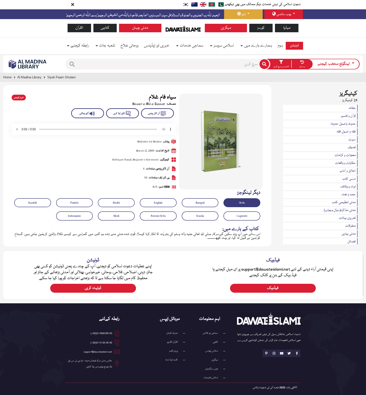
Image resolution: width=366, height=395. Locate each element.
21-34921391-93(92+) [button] (101, 333)
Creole (200, 216)
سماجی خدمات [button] (191, 45)
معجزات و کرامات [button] (345, 155)
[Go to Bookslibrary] (27, 64)
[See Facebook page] (297, 353)
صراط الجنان (172, 333)
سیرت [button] (352, 139)
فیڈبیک (273, 288)
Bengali (200, 203)
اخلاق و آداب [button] (348, 171)
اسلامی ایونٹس (211, 351)
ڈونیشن (294, 45)
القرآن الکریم (172, 342)
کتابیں (105, 28)
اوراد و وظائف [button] (348, 186)
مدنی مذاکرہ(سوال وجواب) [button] (340, 210)
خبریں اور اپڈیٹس (156, 45)
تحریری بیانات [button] (347, 218)
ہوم (280, 45)
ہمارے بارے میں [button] (258, 45)
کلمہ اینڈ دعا (172, 360)
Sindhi (116, 203)
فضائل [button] (351, 241)
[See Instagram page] (274, 353)
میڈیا (286, 28)
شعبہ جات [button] (107, 45)
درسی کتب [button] (349, 178)
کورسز (261, 28)
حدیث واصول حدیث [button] (343, 124)
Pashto (74, 203)
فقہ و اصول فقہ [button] (346, 131)
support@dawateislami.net (98, 352)
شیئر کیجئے (19, 97)
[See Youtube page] (281, 353)
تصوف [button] (352, 147)
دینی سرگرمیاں (211, 369)
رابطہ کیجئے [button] (80, 45)
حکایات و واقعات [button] (345, 163)
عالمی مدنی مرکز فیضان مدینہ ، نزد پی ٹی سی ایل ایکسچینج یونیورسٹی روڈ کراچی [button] (90, 363)
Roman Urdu (158, 216)
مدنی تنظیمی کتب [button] (344, 202)
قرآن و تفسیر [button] (348, 116)
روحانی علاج (130, 45)
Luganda (242, 216)
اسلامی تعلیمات (211, 378)
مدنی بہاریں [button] (349, 233)
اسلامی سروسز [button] (224, 45)
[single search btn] (264, 64)
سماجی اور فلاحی (210, 333)
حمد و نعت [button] (349, 194)
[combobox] (169, 64)
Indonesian (74, 216)
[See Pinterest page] (266, 353)
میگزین (226, 28)
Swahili (32, 203)
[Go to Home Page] (183, 28)
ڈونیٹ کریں (93, 288)
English (158, 203)
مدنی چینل (140, 28)
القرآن (79, 28)
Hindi (116, 216)
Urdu (242, 203)
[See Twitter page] (289, 353)
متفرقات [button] (350, 226)
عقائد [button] (352, 108)
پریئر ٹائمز (173, 351)
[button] (72, 64)
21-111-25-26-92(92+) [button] (101, 342)
